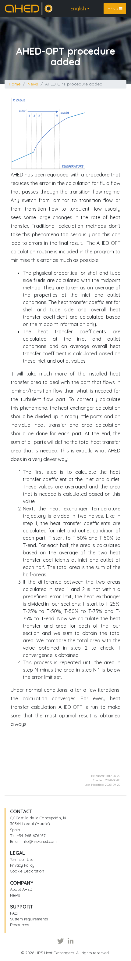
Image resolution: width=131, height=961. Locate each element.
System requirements (29, 918)
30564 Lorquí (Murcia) (30, 823)
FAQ (14, 913)
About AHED (21, 889)
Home (11, 6)
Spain (15, 829)
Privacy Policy (22, 865)
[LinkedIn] (70, 941)
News (15, 895)
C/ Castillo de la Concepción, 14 (38, 817)
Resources (19, 924)
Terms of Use (22, 859)
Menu (113, 8)
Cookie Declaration (27, 871)
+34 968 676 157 (31, 835)
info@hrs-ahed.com (39, 841)
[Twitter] (60, 941)
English (78, 8)
